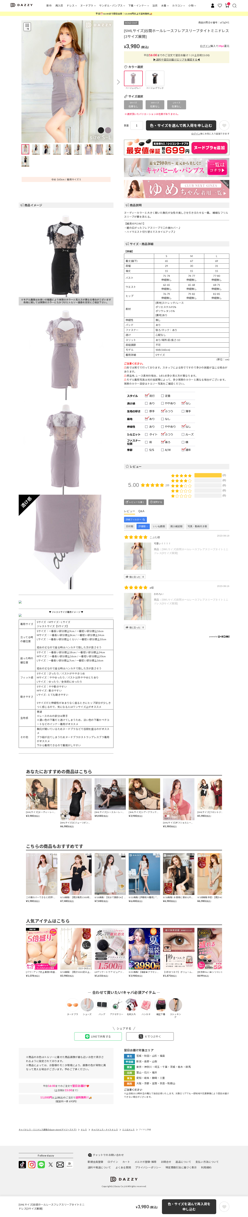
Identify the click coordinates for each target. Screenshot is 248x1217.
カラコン (177, 5)
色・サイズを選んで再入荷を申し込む (189, 1206)
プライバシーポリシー (148, 1167)
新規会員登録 (95, 1161)
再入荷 (59, 5)
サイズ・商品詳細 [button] (141, 244)
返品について (183, 1161)
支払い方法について (207, 1161)
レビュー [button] (136, 466)
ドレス (70, 5)
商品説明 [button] (136, 205)
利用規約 (206, 1167)
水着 (163, 5)
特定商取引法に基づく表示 (181, 1167)
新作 (49, 5)
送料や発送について (99, 1167)
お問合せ (166, 1161)
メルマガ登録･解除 (146, 1161)
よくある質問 (123, 1167)
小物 (191, 5)
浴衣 (155, 5)
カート (126, 1161)
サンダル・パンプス (111, 5)
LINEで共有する (101, 1036)
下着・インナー (137, 5)
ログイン (205, 45)
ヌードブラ (86, 5)
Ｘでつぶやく (153, 1036)
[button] (118, 82)
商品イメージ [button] (33, 205)
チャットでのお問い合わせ (108, 1154)
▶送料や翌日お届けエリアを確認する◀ (176, 59)
